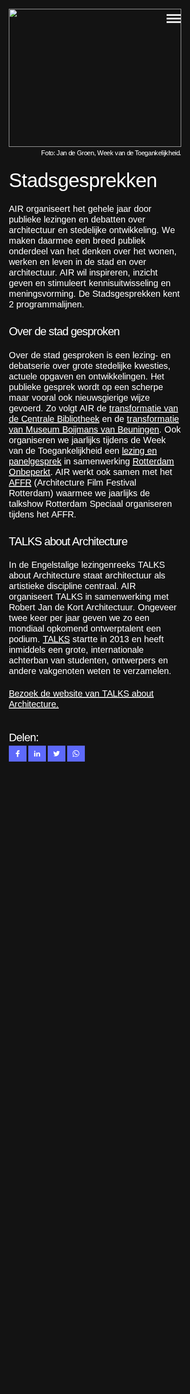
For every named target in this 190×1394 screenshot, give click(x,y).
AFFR (20, 482)
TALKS (56, 639)
